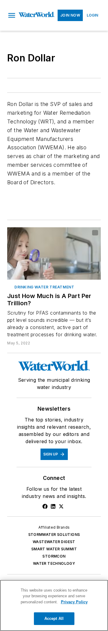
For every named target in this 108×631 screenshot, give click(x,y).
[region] (54, 605)
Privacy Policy (74, 602)
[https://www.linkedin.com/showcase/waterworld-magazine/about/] (53, 506)
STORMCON (53, 556)
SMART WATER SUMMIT (54, 549)
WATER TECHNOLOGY (54, 563)
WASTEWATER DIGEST (54, 541)
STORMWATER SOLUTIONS (54, 534)
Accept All (54, 618)
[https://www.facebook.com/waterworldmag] (45, 506)
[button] (11, 15)
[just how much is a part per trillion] (54, 253)
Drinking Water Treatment (44, 287)
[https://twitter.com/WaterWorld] (61, 506)
